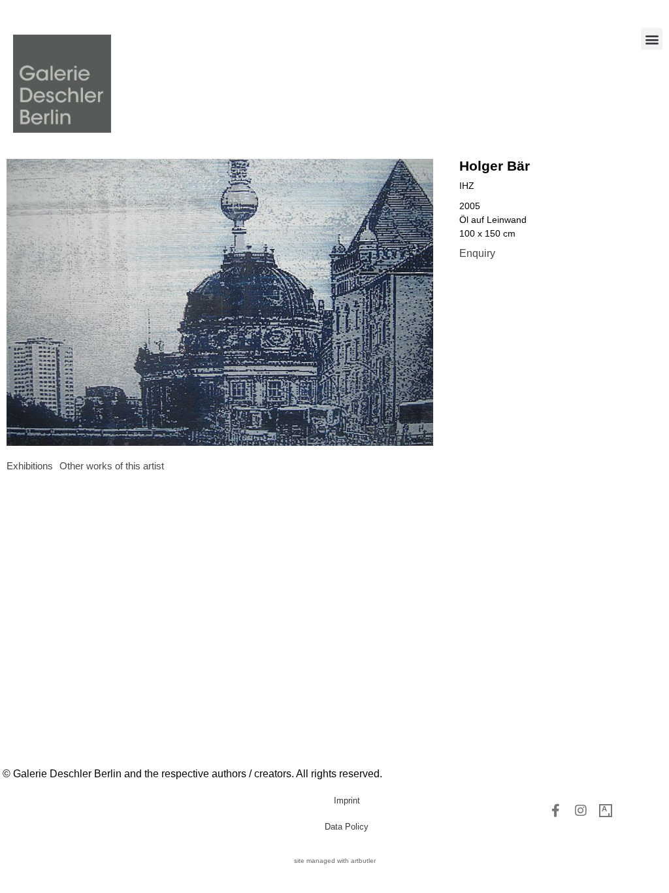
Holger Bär (494, 165)
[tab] (30, 466)
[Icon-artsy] (605, 810)
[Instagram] (581, 810)
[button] (651, 39)
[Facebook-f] (556, 810)
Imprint (347, 800)
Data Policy (346, 827)
